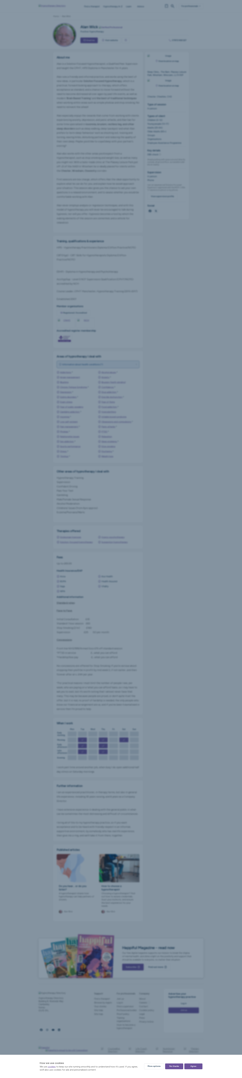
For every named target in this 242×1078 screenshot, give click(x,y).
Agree (193, 1066)
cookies (52, 1066)
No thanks (174, 1066)
